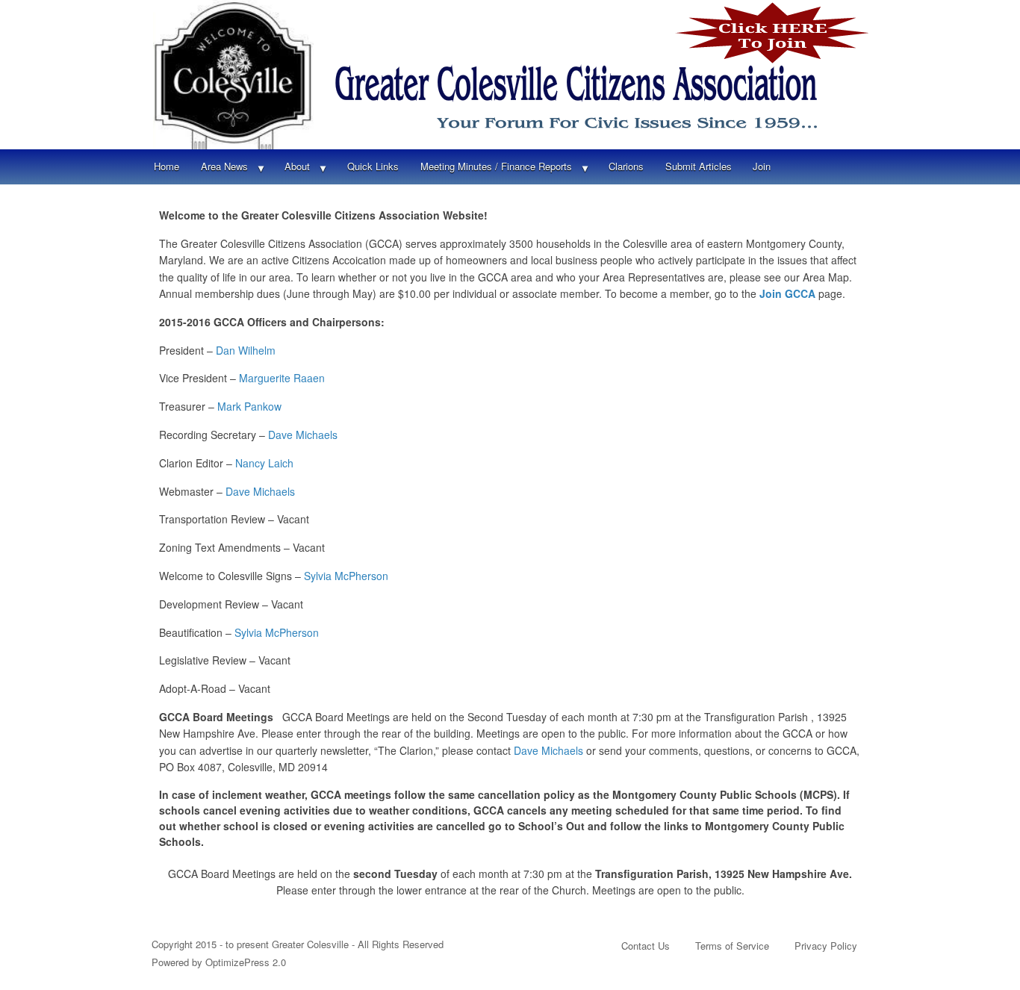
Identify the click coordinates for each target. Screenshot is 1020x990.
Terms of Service (732, 945)
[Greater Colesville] (510, 74)
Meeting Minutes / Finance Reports (496, 166)
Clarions (626, 166)
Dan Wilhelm (246, 350)
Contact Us (645, 945)
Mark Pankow (250, 406)
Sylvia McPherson (346, 575)
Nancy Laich (264, 462)
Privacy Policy (825, 945)
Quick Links (373, 166)
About (297, 166)
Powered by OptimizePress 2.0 (219, 962)
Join (762, 166)
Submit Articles (698, 166)
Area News (224, 166)
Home (166, 166)
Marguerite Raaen (283, 377)
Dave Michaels (303, 434)
